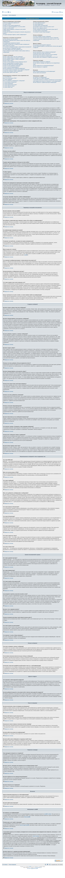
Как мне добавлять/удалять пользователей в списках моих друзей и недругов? (47, 47)
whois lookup (36, 836)
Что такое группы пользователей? (40, 25)
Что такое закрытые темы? (9, 85)
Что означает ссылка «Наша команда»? (41, 31)
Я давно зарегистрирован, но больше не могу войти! (14, 29)
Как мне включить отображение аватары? (12, 48)
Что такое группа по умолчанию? (40, 30)
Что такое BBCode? (7, 76)
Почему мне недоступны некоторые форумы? (13, 64)
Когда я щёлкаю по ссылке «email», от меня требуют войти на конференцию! (16, 51)
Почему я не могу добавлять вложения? (11, 65)
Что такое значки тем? (8, 87)
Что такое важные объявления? (10, 82)
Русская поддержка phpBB (32, 868)
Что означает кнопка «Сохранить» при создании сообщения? (16, 69)
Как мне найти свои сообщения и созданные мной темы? (45, 57)
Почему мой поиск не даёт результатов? (42, 53)
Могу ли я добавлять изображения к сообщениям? (14, 80)
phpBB (25, 255)
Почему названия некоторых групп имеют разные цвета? (45, 29)
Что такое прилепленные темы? (10, 84)
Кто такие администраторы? (39, 22)
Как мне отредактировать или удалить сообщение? (14, 57)
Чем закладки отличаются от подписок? (41, 61)
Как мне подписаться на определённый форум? (43, 65)
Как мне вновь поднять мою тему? (10, 72)
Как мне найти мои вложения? (39, 72)
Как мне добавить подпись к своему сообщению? (13, 59)
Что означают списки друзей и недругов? (42, 44)
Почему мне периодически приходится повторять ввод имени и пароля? (17, 32)
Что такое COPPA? (7, 24)
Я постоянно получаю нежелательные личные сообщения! (45, 37)
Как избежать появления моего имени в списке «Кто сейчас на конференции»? (16, 41)
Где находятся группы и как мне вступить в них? (43, 26)
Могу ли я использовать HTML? (10, 78)
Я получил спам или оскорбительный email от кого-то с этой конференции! (46, 40)
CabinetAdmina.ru (38, 867)
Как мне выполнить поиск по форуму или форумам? (44, 51)
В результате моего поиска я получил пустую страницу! (45, 54)
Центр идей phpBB (24, 825)
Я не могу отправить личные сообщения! (42, 36)
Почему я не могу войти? (8, 28)
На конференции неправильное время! (11, 42)
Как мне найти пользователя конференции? (42, 55)
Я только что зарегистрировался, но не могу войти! (14, 26)
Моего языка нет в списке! (8, 45)
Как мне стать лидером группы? (40, 28)
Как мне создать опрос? (8, 60)
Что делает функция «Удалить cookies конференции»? (14, 34)
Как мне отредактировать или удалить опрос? (13, 63)
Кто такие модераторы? (38, 24)
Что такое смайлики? (7, 79)
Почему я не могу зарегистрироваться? (11, 25)
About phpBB (27, 817)
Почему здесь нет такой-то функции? (41, 78)
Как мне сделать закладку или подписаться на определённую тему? (46, 63)
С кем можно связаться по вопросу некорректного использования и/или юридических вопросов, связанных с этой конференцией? (47, 80)
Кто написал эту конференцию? (40, 77)
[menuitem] (9, 12)
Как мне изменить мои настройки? (10, 39)
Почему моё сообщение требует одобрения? (12, 71)
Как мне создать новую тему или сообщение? (13, 56)
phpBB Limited (47, 814)
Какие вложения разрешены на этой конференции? (44, 71)
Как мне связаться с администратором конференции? (44, 82)
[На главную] (18, 3)
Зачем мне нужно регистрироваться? (11, 22)
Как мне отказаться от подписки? (40, 66)
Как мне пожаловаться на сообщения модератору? (14, 68)
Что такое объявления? (8, 83)
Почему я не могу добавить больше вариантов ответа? (15, 61)
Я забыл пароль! (6, 30)
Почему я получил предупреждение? (11, 67)
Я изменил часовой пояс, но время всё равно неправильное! (16, 44)
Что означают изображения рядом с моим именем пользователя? (17, 46)
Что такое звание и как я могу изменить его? (12, 49)
